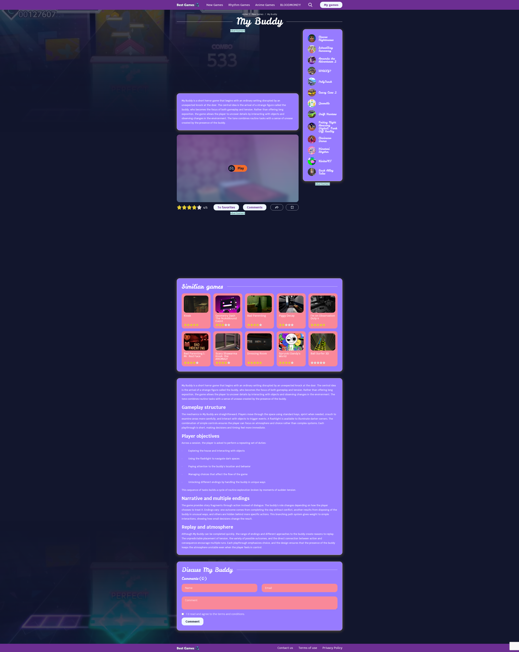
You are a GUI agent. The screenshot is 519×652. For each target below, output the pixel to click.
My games (331, 5)
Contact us (285, 648)
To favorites (226, 207)
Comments (254, 207)
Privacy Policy (332, 648)
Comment (192, 621)
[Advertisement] (237, 60)
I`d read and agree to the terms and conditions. (215, 614)
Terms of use (307, 648)
